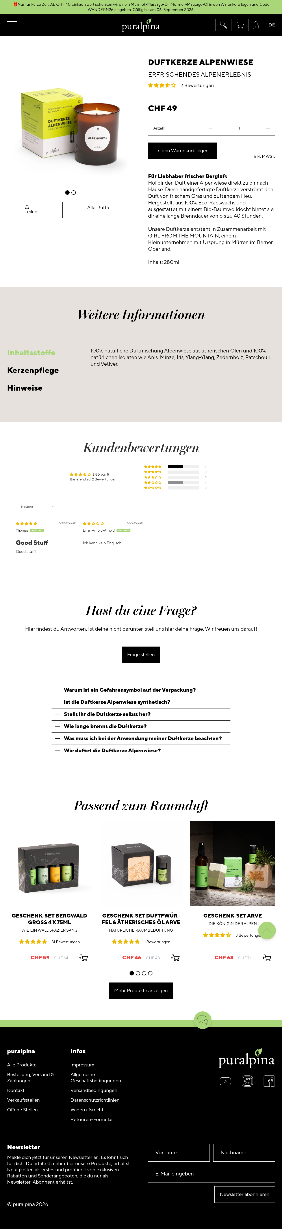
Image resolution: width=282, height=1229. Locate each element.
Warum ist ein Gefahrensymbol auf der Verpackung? (130, 690)
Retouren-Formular (91, 1119)
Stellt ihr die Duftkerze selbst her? (107, 714)
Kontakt (15, 1090)
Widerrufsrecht (87, 1110)
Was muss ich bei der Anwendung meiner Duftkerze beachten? (143, 738)
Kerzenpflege (33, 370)
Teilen (31, 212)
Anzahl (159, 128)
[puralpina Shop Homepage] (141, 25)
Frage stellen (141, 655)
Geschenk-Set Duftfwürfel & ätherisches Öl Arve (141, 919)
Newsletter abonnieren (244, 1194)
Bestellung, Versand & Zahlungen (30, 1077)
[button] (223, 25)
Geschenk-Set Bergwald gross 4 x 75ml (49, 919)
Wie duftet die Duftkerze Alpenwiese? (112, 750)
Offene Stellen (22, 1110)
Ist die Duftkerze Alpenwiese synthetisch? (117, 702)
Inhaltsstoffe (31, 353)
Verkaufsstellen (23, 1100)
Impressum (82, 1065)
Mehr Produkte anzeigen (141, 991)
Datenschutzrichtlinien (95, 1100)
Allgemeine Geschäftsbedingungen (95, 1077)
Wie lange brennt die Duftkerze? (105, 726)
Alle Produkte (22, 1065)
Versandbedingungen (93, 1090)
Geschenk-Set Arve (232, 915)
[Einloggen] (256, 25)
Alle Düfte (98, 207)
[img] (26, 523)
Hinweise (25, 388)
